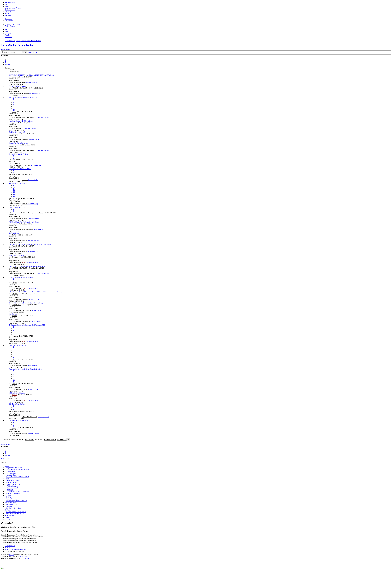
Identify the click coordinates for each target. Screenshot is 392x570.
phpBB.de (23, 556)
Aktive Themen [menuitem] (10, 10)
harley (14, 77)
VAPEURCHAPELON (19, 88)
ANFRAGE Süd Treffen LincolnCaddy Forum (24, 222)
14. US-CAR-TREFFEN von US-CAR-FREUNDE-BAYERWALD (31, 75)
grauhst (24, 262)
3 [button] (5, 62)
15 (14, 196)
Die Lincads (26, 165)
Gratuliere (9, 506)
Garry (14, 112)
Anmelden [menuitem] (8, 19)
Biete (7, 517)
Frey (13, 224)
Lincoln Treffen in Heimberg (18, 143)
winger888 (25, 93)
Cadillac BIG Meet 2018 (17, 132)
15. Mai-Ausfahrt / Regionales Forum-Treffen (23, 97)
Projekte (8, 497)
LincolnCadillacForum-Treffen (17, 45)
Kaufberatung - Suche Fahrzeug (16, 501)
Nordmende (15, 411)
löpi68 (14, 235)
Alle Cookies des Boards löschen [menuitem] (15, 549)
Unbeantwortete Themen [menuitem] (13, 8)
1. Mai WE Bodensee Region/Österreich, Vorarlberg (26, 303)
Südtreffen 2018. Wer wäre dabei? (20, 169)
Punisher (24, 433)
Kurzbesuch (13, 314)
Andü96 (14, 316)
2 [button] (5, 61)
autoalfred (25, 139)
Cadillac (8, 495)
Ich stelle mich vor (12, 504)
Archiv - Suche (12, 475)
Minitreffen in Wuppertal (17, 255)
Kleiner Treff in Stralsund (17, 393)
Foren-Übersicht (10, 546)
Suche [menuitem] (7, 6)
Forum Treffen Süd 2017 (17, 207)
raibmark (25, 180)
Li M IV (24, 389)
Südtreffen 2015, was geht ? (18, 183)
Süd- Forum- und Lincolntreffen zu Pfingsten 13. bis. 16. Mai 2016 (30, 244)
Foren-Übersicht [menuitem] (10, 2)
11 (14, 189)
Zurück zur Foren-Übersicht (10, 459)
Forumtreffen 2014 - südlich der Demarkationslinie (25, 369)
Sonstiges (10, 490)
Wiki (7, 479)
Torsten (14, 159)
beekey (14, 428)
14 (14, 194)
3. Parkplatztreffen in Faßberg (18, 154)
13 (14, 193)
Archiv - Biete (12, 473)
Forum (7, 466)
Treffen (7, 510)
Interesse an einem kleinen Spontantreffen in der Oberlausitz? (28, 266)
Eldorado (15, 134)
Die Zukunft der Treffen (16, 404)
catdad (14, 360)
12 (14, 191)
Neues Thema (5, 49)
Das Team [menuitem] (8, 12)
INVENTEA (25, 558)
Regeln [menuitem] (7, 13)
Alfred (14, 174)
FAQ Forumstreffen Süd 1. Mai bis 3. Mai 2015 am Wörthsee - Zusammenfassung (35, 292)
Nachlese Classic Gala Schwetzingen (21, 121)
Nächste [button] (7, 64)
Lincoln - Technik (12, 482)
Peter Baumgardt (27, 229)
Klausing (15, 336)
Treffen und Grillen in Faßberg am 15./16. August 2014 (27, 325)
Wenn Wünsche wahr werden (18, 420)
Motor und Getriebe (13, 484)
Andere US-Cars (11, 499)
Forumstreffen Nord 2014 (17, 345)
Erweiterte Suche (33, 52)
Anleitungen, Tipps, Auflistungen (18, 491)
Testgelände (11, 471)
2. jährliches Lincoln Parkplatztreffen (21, 277)
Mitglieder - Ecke (10, 502)
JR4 (13, 123)
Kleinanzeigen (9, 515)
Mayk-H (24, 240)
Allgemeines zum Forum (14, 468)
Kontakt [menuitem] (7, 547)
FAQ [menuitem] (6, 4)
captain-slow (26, 321)
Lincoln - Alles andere (13, 493)
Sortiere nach (39, 439)
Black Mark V (16, 305)
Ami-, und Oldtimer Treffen (15, 513)
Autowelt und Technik (12, 480)
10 (14, 110)
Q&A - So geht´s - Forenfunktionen (17, 469)
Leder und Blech (12, 488)
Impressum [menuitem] (8, 15)
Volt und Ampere (12, 486)
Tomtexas (15, 257)
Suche (24, 52)
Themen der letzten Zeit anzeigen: (13, 439)
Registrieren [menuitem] (9, 21)
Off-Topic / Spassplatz (13, 508)
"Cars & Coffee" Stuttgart (17, 86)
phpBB (11, 555)
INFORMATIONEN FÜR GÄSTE (17, 477)
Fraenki (14, 198)
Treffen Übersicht (14, 233)
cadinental (15, 145)
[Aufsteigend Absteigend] (61, 439)
